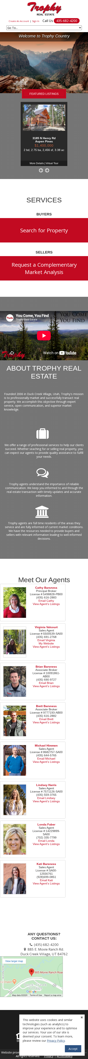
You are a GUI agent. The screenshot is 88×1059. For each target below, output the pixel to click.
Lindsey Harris (46, 785)
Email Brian (46, 683)
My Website (46, 643)
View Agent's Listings (46, 604)
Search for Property (44, 230)
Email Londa (46, 840)
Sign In (35, 21)
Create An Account (19, 21)
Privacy (48, 1056)
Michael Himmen (46, 745)
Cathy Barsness (46, 587)
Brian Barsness (46, 666)
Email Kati (46, 880)
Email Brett (46, 719)
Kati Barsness (46, 864)
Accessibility (64, 1056)
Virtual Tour (52, 163)
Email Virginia (46, 640)
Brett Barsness (46, 706)
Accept (73, 1049)
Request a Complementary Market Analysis (44, 268)
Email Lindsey (46, 798)
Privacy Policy (56, 1041)
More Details (37, 163)
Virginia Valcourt (46, 627)
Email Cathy (46, 600)
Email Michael (46, 758)
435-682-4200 (66, 21)
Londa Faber (46, 824)
